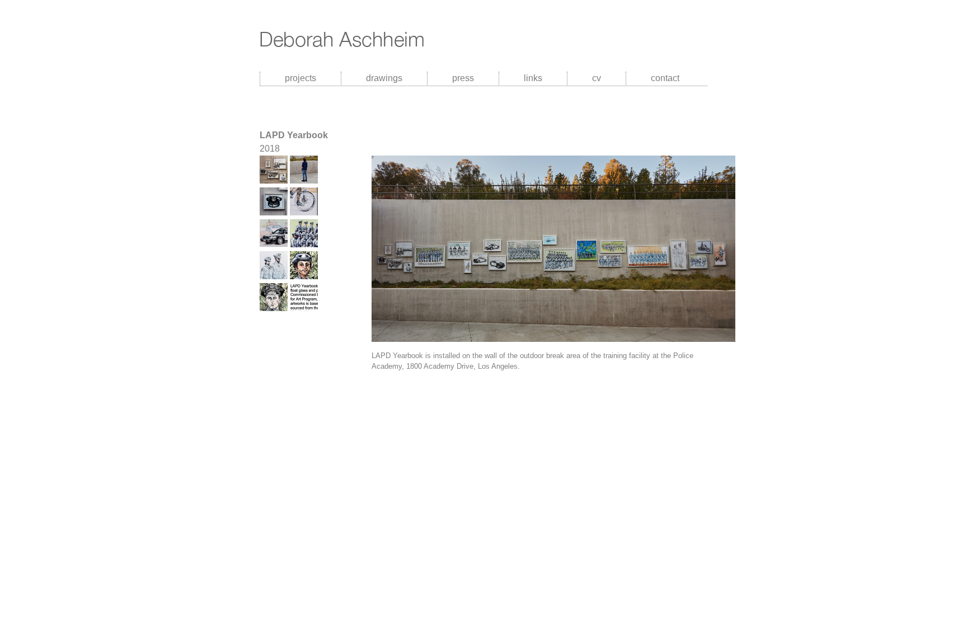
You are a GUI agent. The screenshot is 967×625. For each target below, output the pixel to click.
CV (596, 78)
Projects (300, 78)
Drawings (384, 78)
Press (463, 78)
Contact (665, 78)
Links (533, 78)
